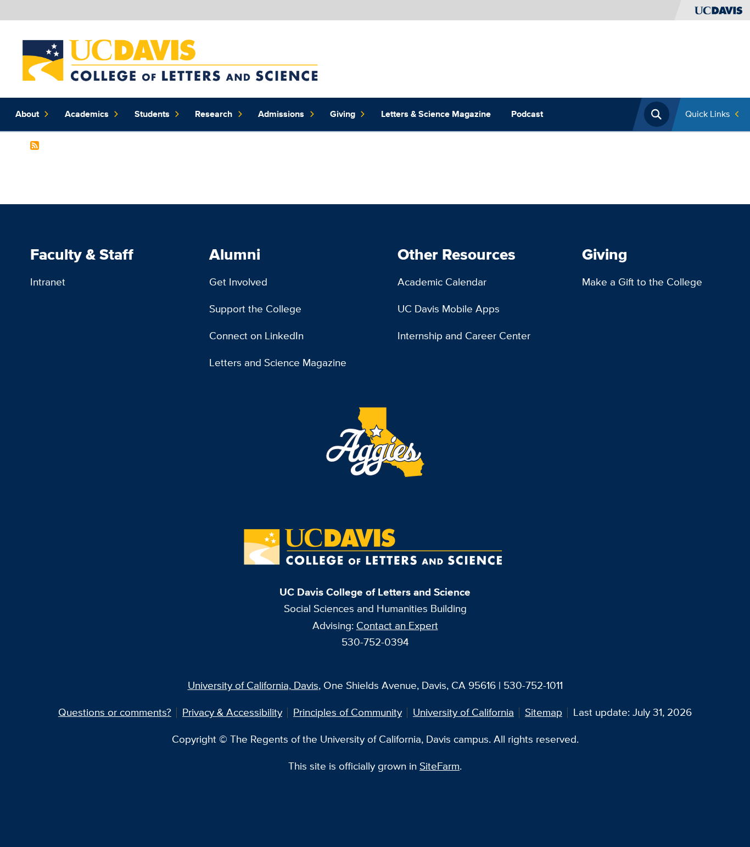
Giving (342, 114)
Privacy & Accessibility (232, 712)
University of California (463, 712)
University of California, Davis (253, 685)
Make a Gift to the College (642, 281)
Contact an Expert (397, 625)
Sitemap (543, 712)
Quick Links (707, 114)
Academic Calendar (442, 281)
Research (213, 114)
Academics (87, 114)
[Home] (172, 58)
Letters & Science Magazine (436, 114)
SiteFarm (439, 766)
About (27, 114)
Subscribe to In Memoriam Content (34, 145)
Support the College (255, 308)
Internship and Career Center (464, 335)
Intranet (47, 281)
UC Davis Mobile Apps (449, 308)
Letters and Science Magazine (277, 362)
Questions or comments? (114, 712)
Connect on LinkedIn (256, 335)
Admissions (281, 114)
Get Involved (238, 281)
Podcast (527, 114)
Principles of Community (347, 712)
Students (152, 114)
